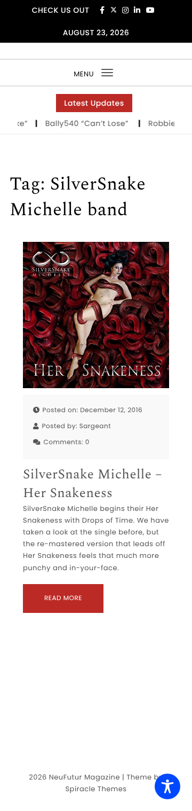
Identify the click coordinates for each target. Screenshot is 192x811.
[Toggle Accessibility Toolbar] (167, 786)
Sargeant (95, 426)
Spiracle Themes (95, 789)
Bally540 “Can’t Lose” (87, 123)
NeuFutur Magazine (84, 777)
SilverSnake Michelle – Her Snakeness (92, 484)
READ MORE (63, 598)
